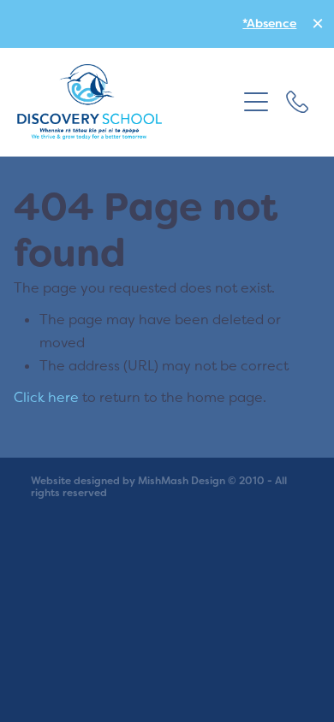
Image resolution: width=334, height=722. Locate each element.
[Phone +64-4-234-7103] (297, 101)
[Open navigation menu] (256, 101)
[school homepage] (126, 101)
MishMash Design (181, 481)
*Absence (269, 23)
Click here (46, 396)
